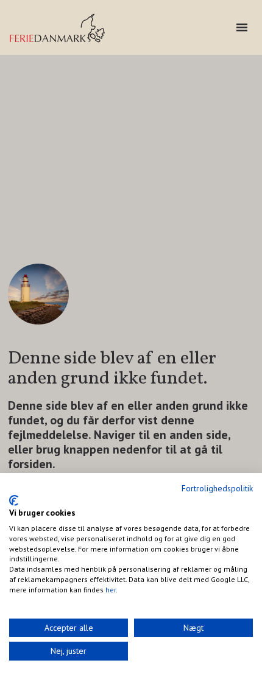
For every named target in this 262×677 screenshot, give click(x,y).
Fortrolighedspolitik (217, 488)
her (110, 589)
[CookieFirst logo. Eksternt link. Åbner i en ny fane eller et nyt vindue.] (13, 500)
